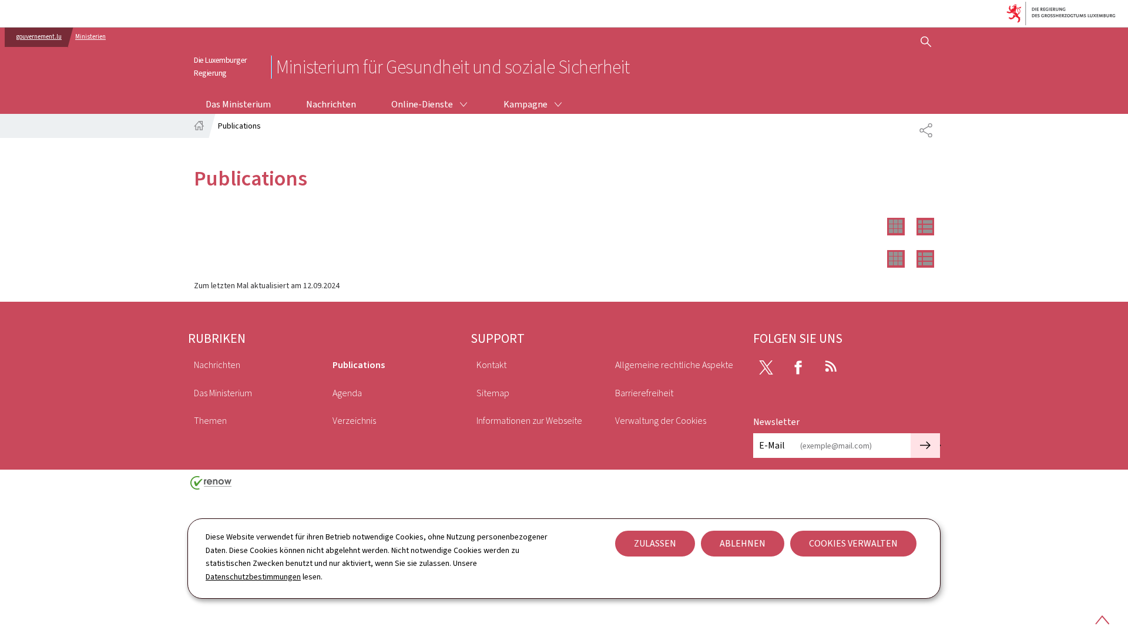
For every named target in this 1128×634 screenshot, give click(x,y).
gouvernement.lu (39, 36)
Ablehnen (743, 543)
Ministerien (90, 36)
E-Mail (772, 445)
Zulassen (655, 543)
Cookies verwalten (853, 543)
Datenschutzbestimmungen (253, 576)
